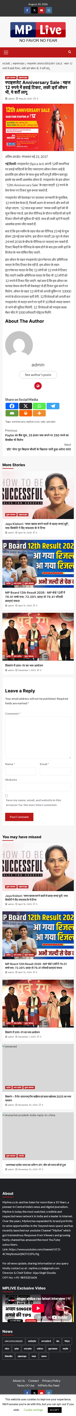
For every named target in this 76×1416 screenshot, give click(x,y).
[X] (25, 406)
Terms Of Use (25, 1385)
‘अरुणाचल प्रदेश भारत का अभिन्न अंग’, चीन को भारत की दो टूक (35, 1165)
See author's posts (38, 375)
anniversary (18, 421)
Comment (13, 713)
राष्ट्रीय (21, 1155)
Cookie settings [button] (33, 1409)
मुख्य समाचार (10, 77)
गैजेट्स (67, 1341)
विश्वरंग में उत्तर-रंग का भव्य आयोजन (24, 665)
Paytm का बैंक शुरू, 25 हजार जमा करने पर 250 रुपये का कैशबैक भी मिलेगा (37, 435)
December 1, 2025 (27, 670)
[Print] (25, 413)
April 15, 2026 (25, 605)
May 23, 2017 (25, 98)
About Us (19, 1380)
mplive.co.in (32, 421)
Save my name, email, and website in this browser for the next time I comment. (33, 802)
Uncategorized (14, 1341)
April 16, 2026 (25, 532)
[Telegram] (52, 406)
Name (10, 764)
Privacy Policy (51, 1380)
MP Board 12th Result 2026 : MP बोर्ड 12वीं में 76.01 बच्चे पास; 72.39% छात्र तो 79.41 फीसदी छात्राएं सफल (35, 597)
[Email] (12, 413)
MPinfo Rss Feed (48, 1385)
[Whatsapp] (39, 406)
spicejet (51, 421)
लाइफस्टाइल (23, 77)
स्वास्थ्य (43, 1356)
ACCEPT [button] (54, 1409)
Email (44, 764)
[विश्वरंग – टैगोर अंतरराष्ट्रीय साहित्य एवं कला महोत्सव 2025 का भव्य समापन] (38, 1068)
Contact (33, 1380)
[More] (39, 413)
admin (11, 98)
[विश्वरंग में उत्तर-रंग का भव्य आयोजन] (38, 637)
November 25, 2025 (28, 1169)
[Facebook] (12, 406)
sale (43, 421)
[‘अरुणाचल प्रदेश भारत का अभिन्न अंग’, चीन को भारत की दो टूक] (38, 1136)
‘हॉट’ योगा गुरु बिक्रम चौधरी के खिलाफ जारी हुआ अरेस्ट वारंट (38, 447)
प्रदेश (8, 583)
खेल (57, 1341)
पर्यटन (7, 1348)
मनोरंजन (40, 1348)
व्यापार (34, 1356)
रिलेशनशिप (8, 1356)
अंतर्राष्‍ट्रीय (32, 1341)
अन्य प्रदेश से (46, 1341)
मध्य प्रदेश (17, 583)
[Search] (69, 52)
